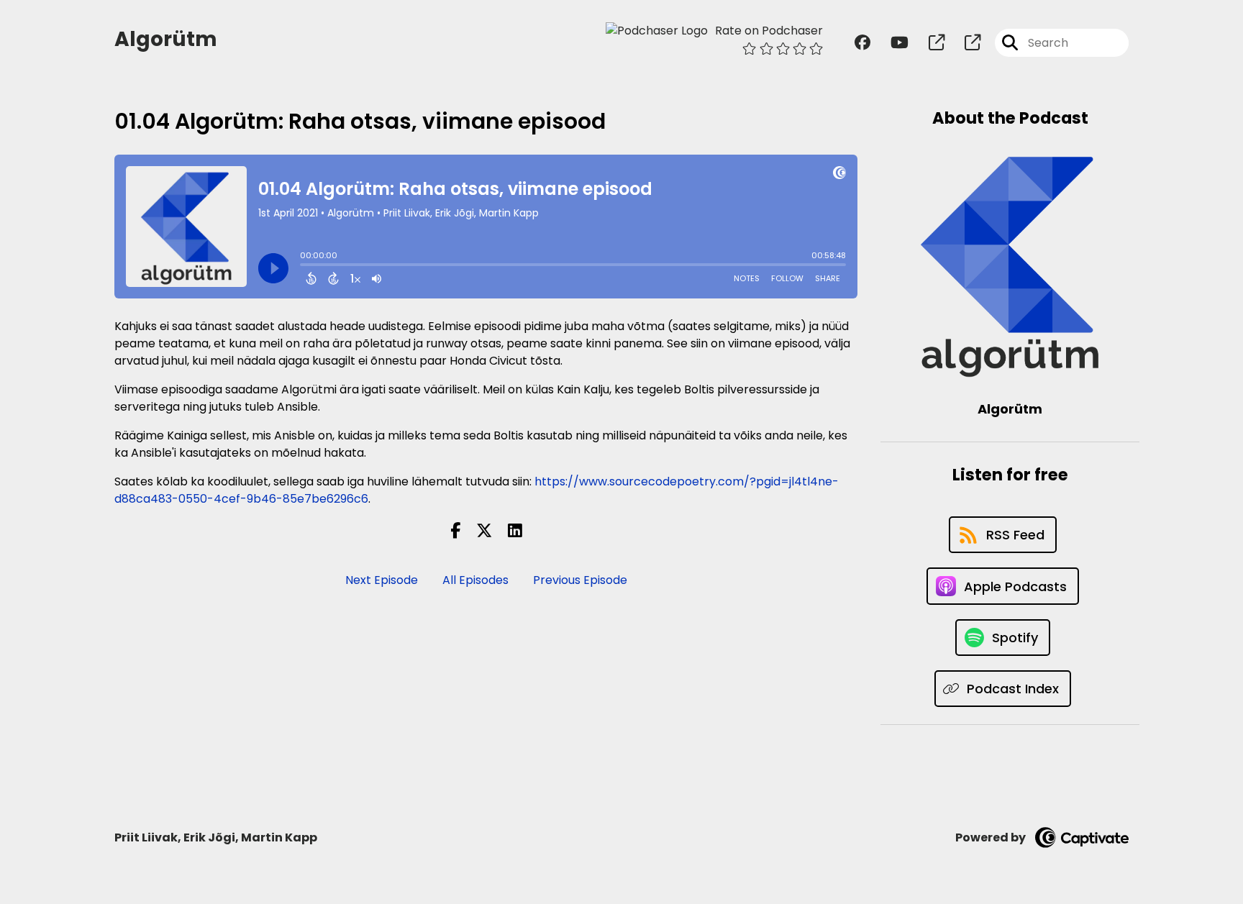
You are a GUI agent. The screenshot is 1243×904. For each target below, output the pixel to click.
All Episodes (475, 580)
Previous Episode (580, 580)
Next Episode (381, 580)
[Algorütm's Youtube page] (891, 43)
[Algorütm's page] (927, 43)
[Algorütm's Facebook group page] (862, 43)
